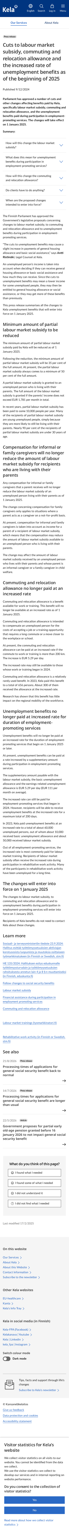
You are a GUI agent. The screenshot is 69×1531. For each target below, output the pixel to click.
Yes (35, 1500)
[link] (19, 22)
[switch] (6, 1359)
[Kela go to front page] (10, 8)
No (34, 1510)
